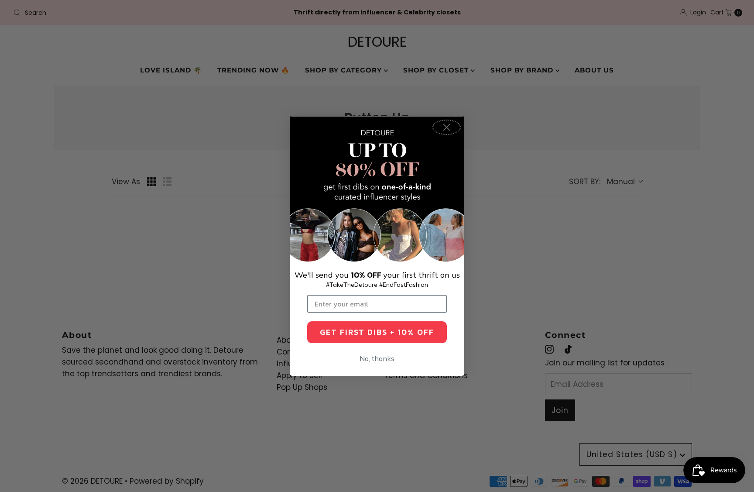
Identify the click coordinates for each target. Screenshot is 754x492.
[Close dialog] (446, 127)
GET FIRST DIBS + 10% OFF (377, 332)
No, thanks (377, 358)
